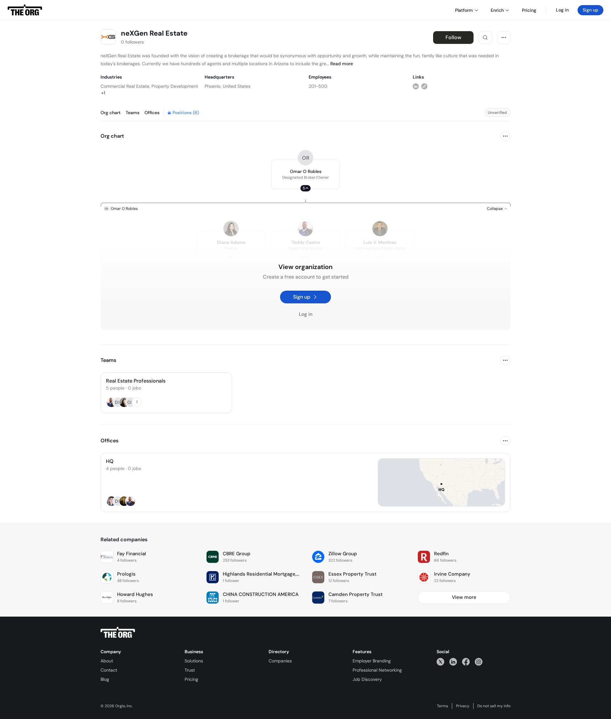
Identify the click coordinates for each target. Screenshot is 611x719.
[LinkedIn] (453, 662)
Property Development (174, 86)
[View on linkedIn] (416, 86)
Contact (109, 670)
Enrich (497, 10)
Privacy (462, 706)
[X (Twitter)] (440, 662)
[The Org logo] (118, 632)
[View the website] (424, 86)
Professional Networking (377, 670)
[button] (305, 174)
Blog (105, 679)
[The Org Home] (25, 10)
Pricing (191, 679)
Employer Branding (372, 661)
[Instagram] (478, 662)
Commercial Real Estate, (125, 86)
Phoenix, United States (227, 86)
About (107, 661)
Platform (464, 10)
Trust (190, 670)
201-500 (318, 86)
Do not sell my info (493, 706)
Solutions (194, 661)
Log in (562, 10)
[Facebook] (466, 662)
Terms (442, 706)
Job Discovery (367, 679)
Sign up (590, 10)
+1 (103, 93)
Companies (280, 661)
